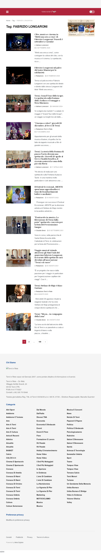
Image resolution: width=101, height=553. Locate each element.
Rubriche (71, 435)
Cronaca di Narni (13, 480)
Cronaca (9, 469)
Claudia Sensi (41, 230)
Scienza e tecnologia (76, 450)
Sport (69, 458)
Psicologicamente (74, 432)
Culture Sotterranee (14, 506)
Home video (42, 454)
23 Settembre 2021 (56, 230)
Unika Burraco (73, 487)
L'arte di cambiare (44, 476)
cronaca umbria (13, 498)
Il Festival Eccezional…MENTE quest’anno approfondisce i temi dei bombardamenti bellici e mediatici (48, 190)
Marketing (41, 495)
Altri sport (10, 409)
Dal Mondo (41, 409)
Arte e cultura (12, 432)
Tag (13, 20)
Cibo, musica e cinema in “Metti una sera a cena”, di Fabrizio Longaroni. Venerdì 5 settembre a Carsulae (48, 38)
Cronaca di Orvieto (14, 484)
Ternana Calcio (73, 472)
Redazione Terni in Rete (44, 129)
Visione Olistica (73, 498)
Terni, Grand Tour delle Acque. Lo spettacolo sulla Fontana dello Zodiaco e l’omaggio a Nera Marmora (49, 99)
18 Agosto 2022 (52, 197)
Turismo (70, 480)
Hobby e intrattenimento (47, 450)
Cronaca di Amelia (14, 472)
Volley (69, 502)
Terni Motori (72, 476)
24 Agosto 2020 (42, 294)
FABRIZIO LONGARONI (24, 20)
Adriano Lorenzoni (42, 45)
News (69, 413)
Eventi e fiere (42, 432)
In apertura (41, 469)
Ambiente (10, 413)
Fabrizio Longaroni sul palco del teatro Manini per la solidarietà (47, 70)
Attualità (9, 443)
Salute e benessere (75, 439)
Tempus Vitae (72, 465)
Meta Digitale (19, 542)
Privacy (30, 537)
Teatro (69, 461)
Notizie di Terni (73, 417)
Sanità (69, 446)
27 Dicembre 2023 (43, 132)
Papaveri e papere (74, 421)
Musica (40, 502)
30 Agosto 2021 (52, 266)
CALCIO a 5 (11, 458)
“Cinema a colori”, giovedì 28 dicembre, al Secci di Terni (48, 124)
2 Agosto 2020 (54, 320)
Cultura (9, 502)
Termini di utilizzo (43, 537)
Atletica (9, 439)
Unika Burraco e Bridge (76, 491)
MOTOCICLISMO (43, 498)
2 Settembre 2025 (43, 48)
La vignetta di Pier (44, 487)
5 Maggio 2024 (57, 106)
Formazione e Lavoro (45, 439)
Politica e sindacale (75, 428)
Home (8, 20)
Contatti (9, 537)
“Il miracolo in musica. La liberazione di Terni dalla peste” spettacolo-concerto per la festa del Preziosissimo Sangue (48, 222)
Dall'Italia (40, 413)
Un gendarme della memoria (79, 484)
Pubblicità (19, 537)
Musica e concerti (74, 409)
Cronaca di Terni (13, 487)
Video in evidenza (74, 495)
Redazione (39, 76)
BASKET (9, 450)
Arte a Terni (11, 424)
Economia (41, 421)
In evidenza (41, 472)
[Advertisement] (50, 3)
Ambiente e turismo (14, 417)
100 (40, 342)
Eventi (39, 428)
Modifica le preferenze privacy (18, 520)
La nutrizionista (43, 484)
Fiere (39, 435)
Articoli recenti (12, 435)
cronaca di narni (13, 476)
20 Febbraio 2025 (53, 76)
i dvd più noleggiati (45, 461)
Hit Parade (41, 443)
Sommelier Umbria (74, 454)
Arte (8, 421)
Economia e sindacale (46, 424)
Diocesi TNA (42, 417)
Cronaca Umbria (13, 495)
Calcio (8, 454)
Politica (70, 424)
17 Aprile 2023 (57, 167)
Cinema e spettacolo (15, 461)
